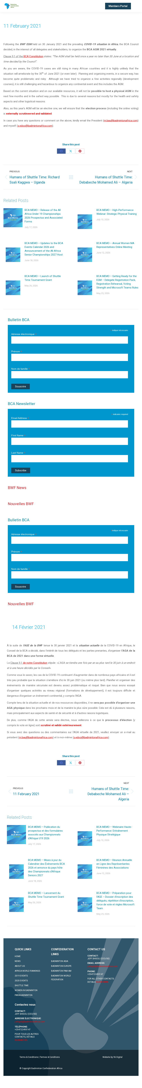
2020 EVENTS (21, 980)
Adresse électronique (24, 334)
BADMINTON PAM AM (61, 971)
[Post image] (13, 217)
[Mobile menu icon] (136, 6)
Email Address (20, 418)
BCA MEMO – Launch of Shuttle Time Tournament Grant (43, 278)
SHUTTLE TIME (22, 985)
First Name (18, 435)
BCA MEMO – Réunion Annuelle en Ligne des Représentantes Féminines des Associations (114, 863)
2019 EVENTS (21, 976)
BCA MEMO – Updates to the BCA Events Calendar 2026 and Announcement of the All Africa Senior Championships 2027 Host (44, 249)
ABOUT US (20, 966)
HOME (18, 956)
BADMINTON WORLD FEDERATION (61, 978)
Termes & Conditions (50, 1057)
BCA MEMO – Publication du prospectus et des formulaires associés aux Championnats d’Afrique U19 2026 (45, 832)
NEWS (17, 961)
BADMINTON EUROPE (61, 966)
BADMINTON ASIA (59, 961)
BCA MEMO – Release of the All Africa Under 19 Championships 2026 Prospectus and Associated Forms (44, 216)
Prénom (16, 351)
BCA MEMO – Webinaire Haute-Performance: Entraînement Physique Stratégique (114, 830)
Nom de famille (20, 369)
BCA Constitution (33, 56)
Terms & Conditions (29, 1057)
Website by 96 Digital (112, 1057)
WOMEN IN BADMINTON (26, 990)
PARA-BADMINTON (23, 995)
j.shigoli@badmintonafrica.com (102, 966)
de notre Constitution (35, 662)
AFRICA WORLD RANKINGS (27, 971)
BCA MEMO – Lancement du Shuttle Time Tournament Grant (46, 894)
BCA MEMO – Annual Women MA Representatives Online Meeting (115, 245)
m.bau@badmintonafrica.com (121, 120)
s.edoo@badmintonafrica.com (35, 125)
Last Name (18, 452)
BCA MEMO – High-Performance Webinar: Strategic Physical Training (116, 212)
